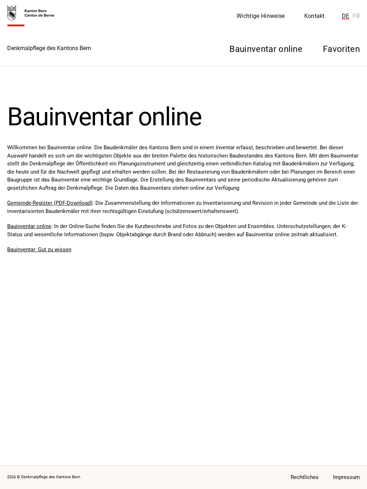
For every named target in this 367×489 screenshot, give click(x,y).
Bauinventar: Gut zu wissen (39, 249)
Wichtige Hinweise (261, 16)
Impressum (346, 477)
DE (345, 16)
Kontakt (314, 16)
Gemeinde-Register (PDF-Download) (49, 203)
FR (356, 16)
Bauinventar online (29, 226)
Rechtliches (305, 477)
